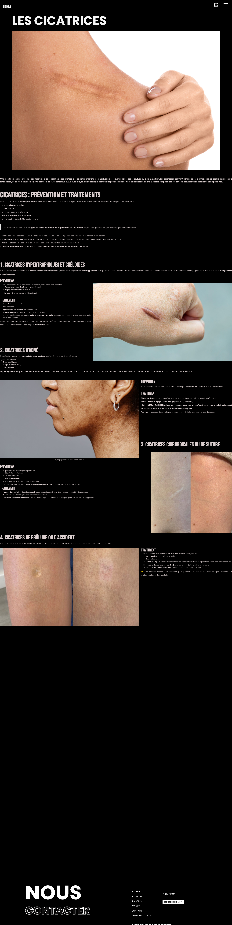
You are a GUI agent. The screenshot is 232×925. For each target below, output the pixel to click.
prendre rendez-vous (173, 902)
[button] (226, 4)
